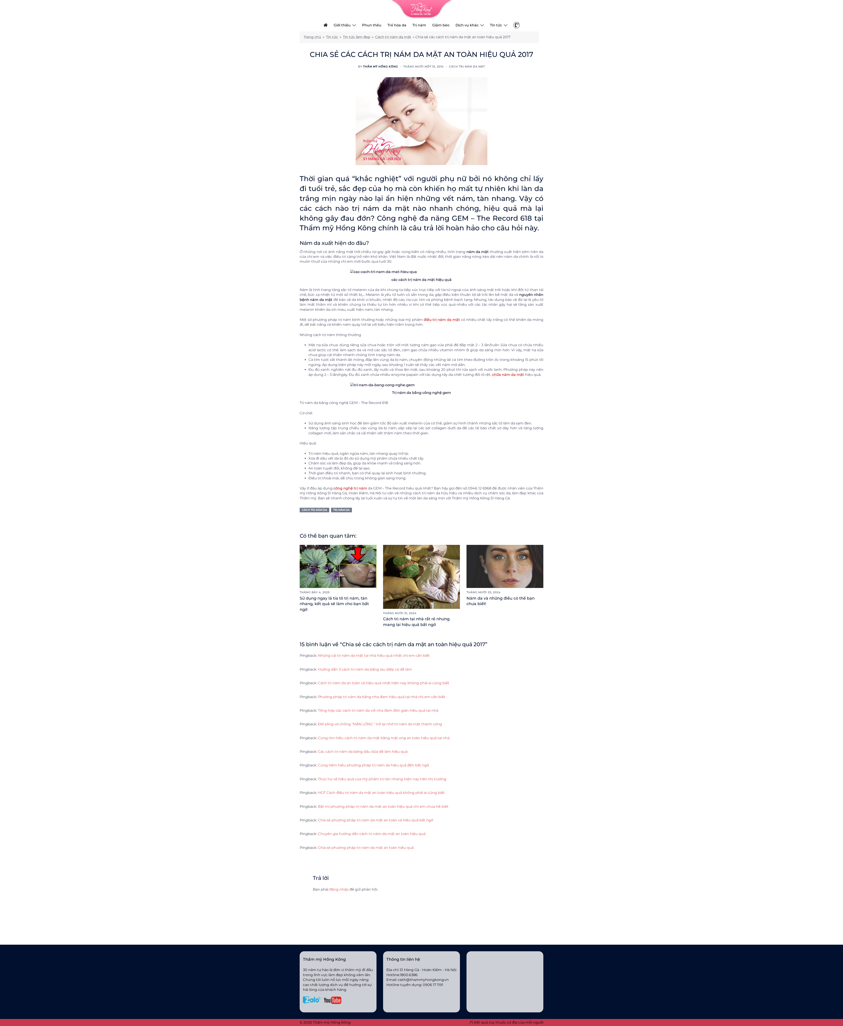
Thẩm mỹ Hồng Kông (380, 66)
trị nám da (341, 509)
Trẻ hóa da (396, 25)
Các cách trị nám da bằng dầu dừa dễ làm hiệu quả (362, 751)
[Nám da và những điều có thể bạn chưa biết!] (505, 566)
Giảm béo (440, 25)
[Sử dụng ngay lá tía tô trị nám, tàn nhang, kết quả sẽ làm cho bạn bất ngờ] (338, 566)
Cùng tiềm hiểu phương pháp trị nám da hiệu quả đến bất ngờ (373, 765)
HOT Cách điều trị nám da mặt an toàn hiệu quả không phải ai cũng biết (381, 793)
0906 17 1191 (433, 985)
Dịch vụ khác (467, 25)
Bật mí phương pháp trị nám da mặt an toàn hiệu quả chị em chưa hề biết (383, 806)
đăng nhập (339, 889)
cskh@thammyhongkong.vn (423, 980)
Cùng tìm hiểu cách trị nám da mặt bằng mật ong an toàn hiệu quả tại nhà (384, 738)
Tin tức (496, 25)
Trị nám (419, 25)
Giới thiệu (342, 25)
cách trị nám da (314, 509)
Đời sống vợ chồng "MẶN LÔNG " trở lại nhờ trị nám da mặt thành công (380, 724)
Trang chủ (312, 37)
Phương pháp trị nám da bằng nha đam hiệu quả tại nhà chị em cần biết (381, 697)
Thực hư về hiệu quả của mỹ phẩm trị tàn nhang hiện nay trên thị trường (382, 779)
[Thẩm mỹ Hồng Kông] (421, 9)
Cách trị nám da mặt (393, 37)
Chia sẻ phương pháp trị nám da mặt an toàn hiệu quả (366, 848)
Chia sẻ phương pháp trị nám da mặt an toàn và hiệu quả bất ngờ (375, 820)
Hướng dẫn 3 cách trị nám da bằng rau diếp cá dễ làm (365, 669)
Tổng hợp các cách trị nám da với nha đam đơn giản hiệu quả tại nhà (378, 710)
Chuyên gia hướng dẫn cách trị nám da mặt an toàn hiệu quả (371, 834)
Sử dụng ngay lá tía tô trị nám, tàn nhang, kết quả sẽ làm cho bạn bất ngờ (334, 604)
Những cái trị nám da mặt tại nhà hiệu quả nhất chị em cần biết (374, 655)
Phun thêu (371, 25)
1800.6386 (409, 975)
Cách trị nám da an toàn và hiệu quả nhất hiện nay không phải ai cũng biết (383, 683)
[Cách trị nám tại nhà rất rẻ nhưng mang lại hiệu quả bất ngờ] (421, 576)
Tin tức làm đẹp (356, 37)
